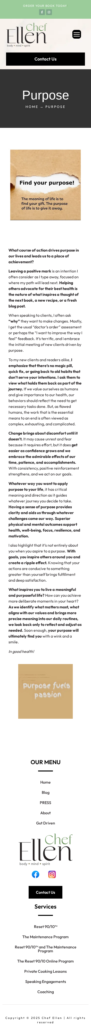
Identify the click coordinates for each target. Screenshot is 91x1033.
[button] (68, 35)
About (45, 812)
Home (45, 782)
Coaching (45, 991)
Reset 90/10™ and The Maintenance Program (45, 949)
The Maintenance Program (45, 936)
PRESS (45, 802)
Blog (46, 792)
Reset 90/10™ (45, 926)
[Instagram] (49, 12)
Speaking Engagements (45, 981)
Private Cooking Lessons (45, 971)
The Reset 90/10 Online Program (45, 961)
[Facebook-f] (42, 12)
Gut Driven (45, 823)
